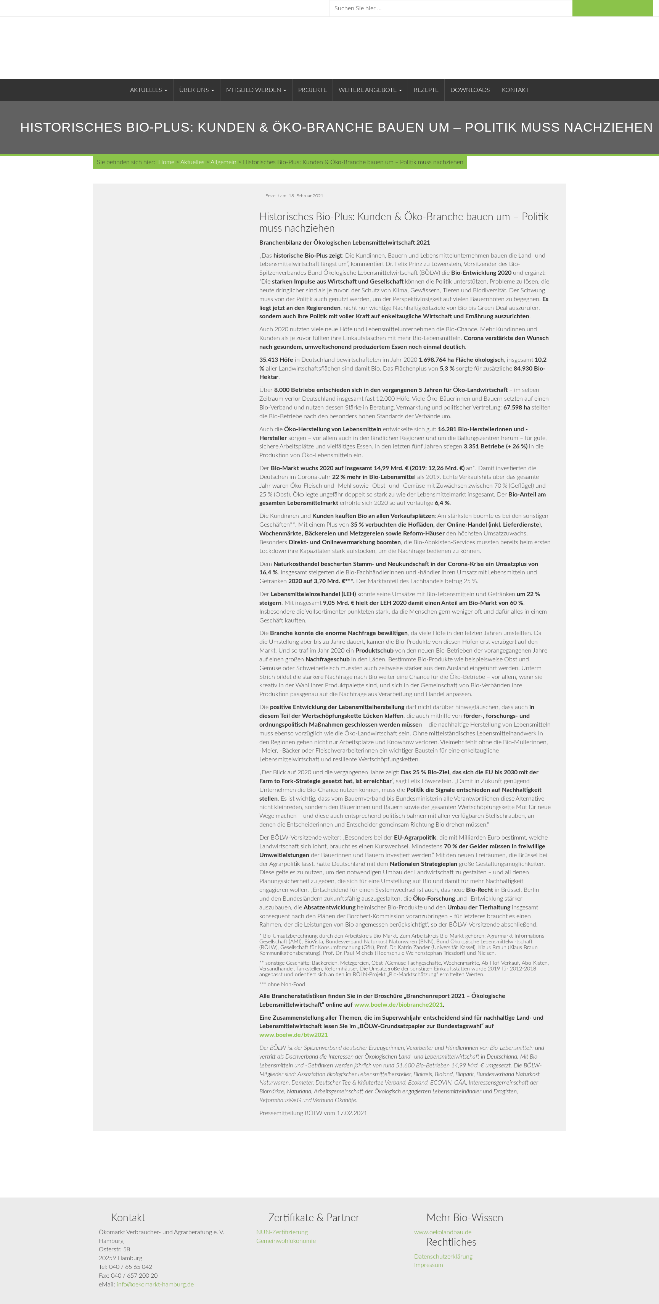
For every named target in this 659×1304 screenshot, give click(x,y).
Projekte (312, 90)
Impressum (428, 1265)
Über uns (195, 90)
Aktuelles (147, 90)
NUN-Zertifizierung (282, 1232)
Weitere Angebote (368, 90)
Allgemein (223, 162)
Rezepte (426, 90)
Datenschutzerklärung (443, 1257)
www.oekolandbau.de (442, 1232)
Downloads (470, 90)
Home (166, 162)
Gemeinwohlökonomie (286, 1241)
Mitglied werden (254, 90)
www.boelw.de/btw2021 (293, 1035)
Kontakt (515, 90)
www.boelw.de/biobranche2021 (398, 1005)
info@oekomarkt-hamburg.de (155, 1284)
